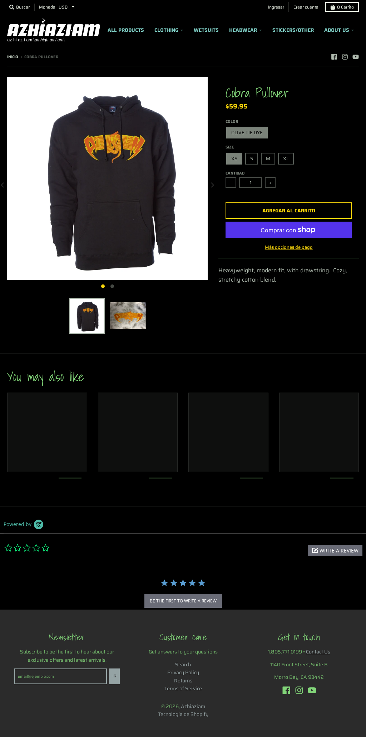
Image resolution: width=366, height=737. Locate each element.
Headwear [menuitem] (243, 30)
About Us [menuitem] (336, 30)
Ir (114, 676)
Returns (183, 681)
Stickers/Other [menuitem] (293, 30)
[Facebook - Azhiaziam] (334, 57)
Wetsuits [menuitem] (206, 30)
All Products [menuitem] (126, 30)
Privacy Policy (183, 672)
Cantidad (235, 173)
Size (230, 147)
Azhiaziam (193, 706)
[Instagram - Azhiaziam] (345, 57)
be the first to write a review (183, 601)
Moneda (47, 7)
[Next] (212, 184)
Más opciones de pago (289, 247)
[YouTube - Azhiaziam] (355, 57)
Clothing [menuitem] (166, 30)
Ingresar (276, 7)
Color (232, 121)
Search (183, 664)
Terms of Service (183, 688)
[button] (335, 550)
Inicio (12, 57)
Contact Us (318, 652)
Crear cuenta (305, 7)
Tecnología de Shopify (183, 714)
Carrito (345, 7)
